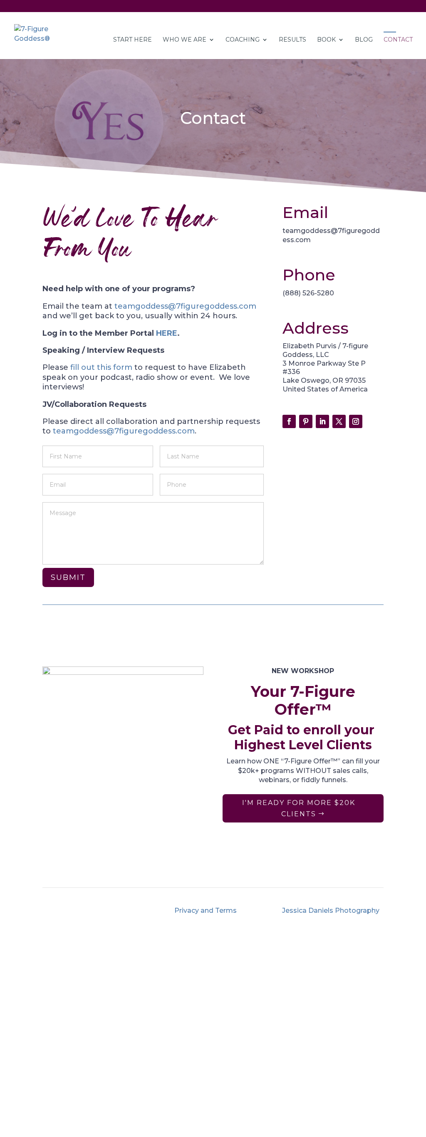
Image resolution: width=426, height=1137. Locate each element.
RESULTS (292, 40)
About (114, 863)
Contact (254, 873)
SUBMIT (68, 577)
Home (68, 863)
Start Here (132, 40)
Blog (205, 873)
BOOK (277, 863)
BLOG (364, 40)
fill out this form (100, 367)
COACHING (242, 40)
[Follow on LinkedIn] (322, 421)
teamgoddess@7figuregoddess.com (185, 306)
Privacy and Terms (205, 910)
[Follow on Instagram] (355, 421)
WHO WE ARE (184, 40)
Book (326, 40)
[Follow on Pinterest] (305, 421)
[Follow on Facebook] (289, 421)
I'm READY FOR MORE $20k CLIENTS (298, 808)
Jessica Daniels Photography (330, 910)
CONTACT (398, 40)
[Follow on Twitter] (339, 421)
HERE (166, 333)
